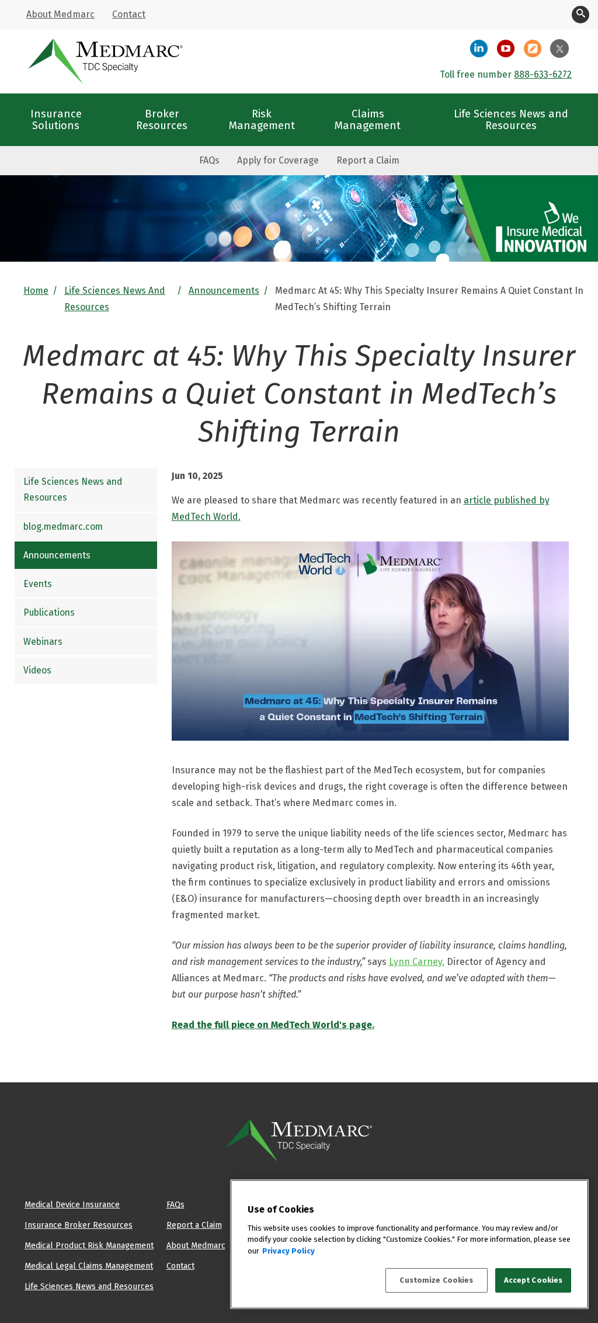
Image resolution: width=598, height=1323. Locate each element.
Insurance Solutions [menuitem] (56, 119)
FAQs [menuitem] (209, 160)
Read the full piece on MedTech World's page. (273, 1025)
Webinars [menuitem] (42, 642)
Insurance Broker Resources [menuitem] (79, 1225)
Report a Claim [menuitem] (367, 160)
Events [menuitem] (37, 584)
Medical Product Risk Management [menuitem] (89, 1245)
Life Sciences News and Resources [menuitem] (511, 119)
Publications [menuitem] (49, 612)
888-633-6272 (543, 74)
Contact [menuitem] (128, 14)
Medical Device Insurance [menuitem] (72, 1204)
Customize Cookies (436, 1280)
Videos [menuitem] (37, 670)
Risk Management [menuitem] (262, 119)
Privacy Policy (288, 1250)
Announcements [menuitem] (57, 555)
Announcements (224, 290)
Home (35, 290)
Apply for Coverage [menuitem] (278, 160)
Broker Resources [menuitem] (161, 119)
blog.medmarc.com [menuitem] (63, 526)
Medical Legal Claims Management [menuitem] (89, 1266)
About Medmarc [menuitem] (60, 14)
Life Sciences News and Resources (114, 299)
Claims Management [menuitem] (368, 119)
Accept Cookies (533, 1280)
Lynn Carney (415, 961)
